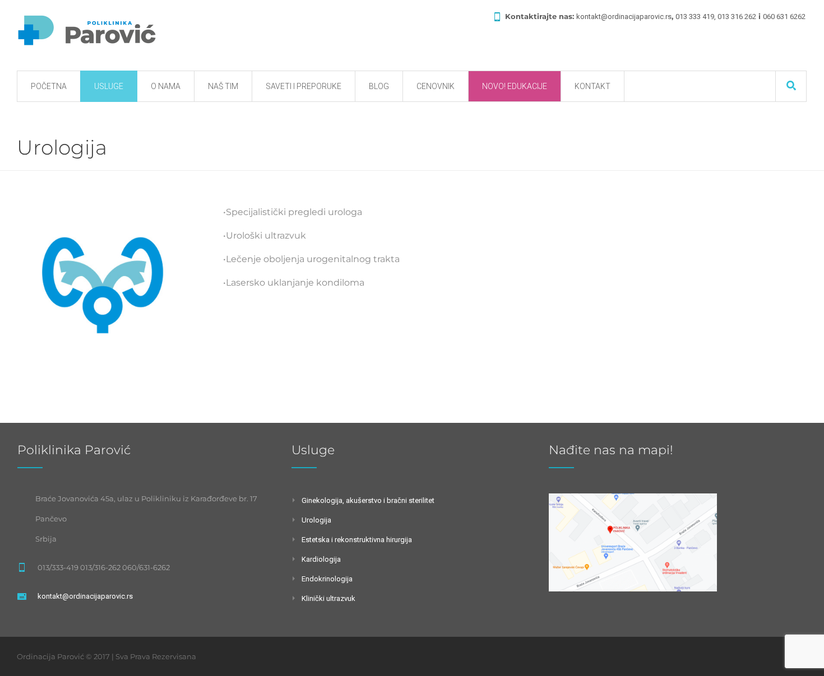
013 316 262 (736, 16)
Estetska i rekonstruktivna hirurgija (357, 539)
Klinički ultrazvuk (328, 598)
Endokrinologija (327, 579)
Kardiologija (321, 559)
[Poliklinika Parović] (87, 31)
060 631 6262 (784, 16)
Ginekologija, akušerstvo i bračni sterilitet (368, 500)
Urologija (316, 520)
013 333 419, (696, 16)
